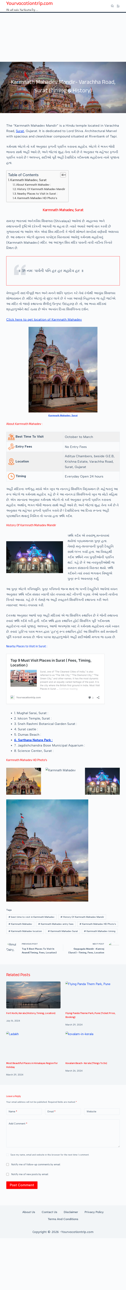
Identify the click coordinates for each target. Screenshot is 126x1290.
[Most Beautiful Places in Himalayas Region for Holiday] (33, 1044)
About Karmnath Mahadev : (33, 184)
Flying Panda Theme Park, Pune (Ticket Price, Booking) (90, 1015)
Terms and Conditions (63, 1219)
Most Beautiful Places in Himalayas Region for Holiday (32, 1065)
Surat (20, 131)
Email (51, 1111)
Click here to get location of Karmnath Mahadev (44, 319)
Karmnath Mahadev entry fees (56, 924)
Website (91, 1111)
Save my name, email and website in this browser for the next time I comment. (49, 1155)
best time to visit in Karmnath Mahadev (31, 917)
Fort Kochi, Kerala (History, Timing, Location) (30, 1013)
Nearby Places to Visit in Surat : (37, 193)
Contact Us (49, 1212)
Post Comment (22, 1185)
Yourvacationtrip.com (29, 3)
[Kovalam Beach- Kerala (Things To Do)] (92, 1044)
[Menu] (118, 6)
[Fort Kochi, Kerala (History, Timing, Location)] (33, 994)
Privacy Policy (94, 1212)
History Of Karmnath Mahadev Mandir (41, 189)
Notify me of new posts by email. (30, 1174)
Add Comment (18, 1123)
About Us (28, 1212)
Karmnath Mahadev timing (99, 931)
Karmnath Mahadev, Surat (28, 180)
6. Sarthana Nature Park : (33, 740)
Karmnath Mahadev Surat (63, 931)
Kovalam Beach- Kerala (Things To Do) (86, 1063)
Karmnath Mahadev (20, 924)
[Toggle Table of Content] (61, 175)
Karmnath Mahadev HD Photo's (97, 924)
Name (13, 1111)
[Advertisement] (63, 37)
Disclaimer (71, 1212)
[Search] (112, 6)
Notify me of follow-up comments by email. (36, 1164)
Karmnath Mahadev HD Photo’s (37, 198)
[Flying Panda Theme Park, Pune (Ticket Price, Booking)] (92, 994)
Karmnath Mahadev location (25, 931)
